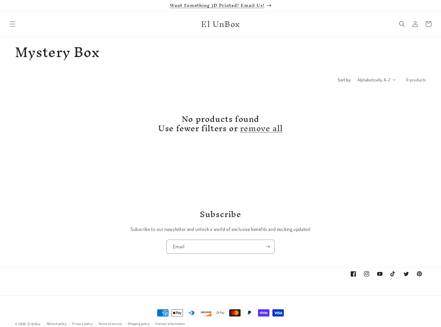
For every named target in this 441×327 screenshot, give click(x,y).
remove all (261, 128)
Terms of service (110, 324)
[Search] (402, 24)
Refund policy (57, 324)
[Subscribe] (267, 247)
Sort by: (344, 79)
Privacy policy (82, 324)
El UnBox (34, 324)
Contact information (170, 324)
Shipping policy (139, 324)
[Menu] (12, 24)
